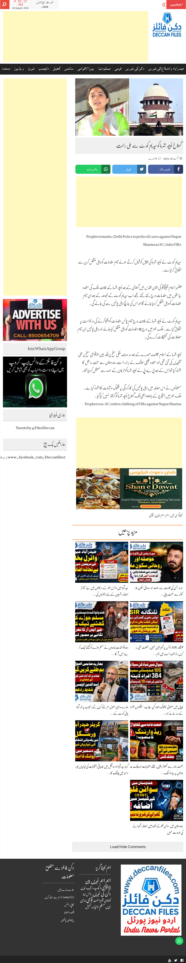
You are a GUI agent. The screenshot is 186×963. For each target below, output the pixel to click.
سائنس (68, 69)
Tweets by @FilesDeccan (35, 427)
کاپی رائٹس (69, 905)
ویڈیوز (19, 69)
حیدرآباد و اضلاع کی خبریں (166, 69)
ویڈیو (93, 907)
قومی (118, 69)
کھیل (56, 69)
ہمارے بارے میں (66, 889)
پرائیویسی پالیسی (67, 920)
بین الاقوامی (85, 69)
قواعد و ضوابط (69, 912)
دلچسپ (44, 69)
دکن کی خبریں (135, 69)
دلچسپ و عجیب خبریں (90, 887)
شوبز (31, 69)
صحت (6, 69)
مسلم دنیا (104, 69)
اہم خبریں (159, 515)
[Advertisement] (75, 36)
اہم (167, 515)
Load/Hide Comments (128, 847)
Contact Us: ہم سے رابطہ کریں (59, 897)
